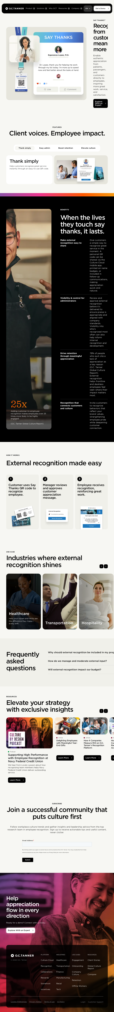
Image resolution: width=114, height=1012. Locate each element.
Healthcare (61, 960)
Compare (92, 974)
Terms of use (49, 1002)
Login (83, 1002)
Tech (58, 989)
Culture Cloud (47, 960)
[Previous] (101, 566)
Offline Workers (79, 986)
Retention (76, 980)
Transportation (63, 966)
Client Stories (94, 960)
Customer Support (95, 1002)
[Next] (106, 566)
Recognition (46, 966)
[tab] (25, 148)
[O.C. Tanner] (24, 955)
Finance (60, 972)
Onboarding (77, 966)
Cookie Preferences (19, 1002)
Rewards (45, 978)
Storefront (45, 984)
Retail (59, 984)
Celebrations (46, 972)
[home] (14, 8)
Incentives (45, 989)
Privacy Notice (35, 1002)
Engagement (78, 960)
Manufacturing (63, 978)
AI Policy (61, 1002)
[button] (30, 8)
